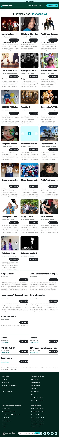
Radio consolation (8, 316)
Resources (4, 424)
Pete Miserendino (37, 295)
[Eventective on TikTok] (48, 433)
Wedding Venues (35, 382)
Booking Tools (5, 418)
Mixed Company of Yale (31, 180)
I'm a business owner (29, 1)
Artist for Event (47, 217)
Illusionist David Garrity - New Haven (36, 144)
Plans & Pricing (6, 408)
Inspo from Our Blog (36, 397)
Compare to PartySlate (37, 424)
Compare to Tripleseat (37, 414)
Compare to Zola (35, 427)
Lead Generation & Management (11, 414)
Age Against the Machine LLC (33, 70)
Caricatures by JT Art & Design (14, 180)
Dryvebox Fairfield (48, 144)
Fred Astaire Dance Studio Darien (15, 70)
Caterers (33, 388)
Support (4, 427)
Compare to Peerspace (37, 421)
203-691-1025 (4, 342)
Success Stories (6, 421)
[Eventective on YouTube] (52, 433)
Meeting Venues (35, 385)
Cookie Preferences (7, 391)
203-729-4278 (34, 342)
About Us (4, 379)
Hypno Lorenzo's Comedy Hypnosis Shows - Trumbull (22, 295)
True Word (25, 107)
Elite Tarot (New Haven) (31, 34)
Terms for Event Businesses (9, 385)
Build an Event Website (37, 400)
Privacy (4, 388)
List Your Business (32, 5)
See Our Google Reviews (37, 408)
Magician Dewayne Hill (11, 34)
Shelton (3, 10)
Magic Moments (7, 274)
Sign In (41, 5)
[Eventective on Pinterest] (44, 433)
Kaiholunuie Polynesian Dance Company (18, 253)
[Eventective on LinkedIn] (56, 433)
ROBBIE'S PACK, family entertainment (17, 107)
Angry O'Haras (27, 217)
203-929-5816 (5, 362)
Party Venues (34, 379)
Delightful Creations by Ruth (13, 144)
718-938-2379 (5, 352)
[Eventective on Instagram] (41, 433)
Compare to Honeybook (37, 418)
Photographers (35, 391)
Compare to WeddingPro (37, 411)
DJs (32, 394)
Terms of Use (5, 382)
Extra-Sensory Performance (32, 253)
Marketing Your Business (8, 411)
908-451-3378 (34, 352)
